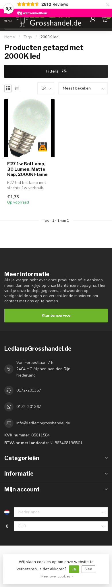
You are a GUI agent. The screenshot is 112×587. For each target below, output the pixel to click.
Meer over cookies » (56, 576)
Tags (28, 37)
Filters (52, 71)
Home (9, 37)
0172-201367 (28, 390)
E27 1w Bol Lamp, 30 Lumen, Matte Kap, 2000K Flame (27, 169)
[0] (104, 19)
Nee (88, 569)
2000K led (49, 37)
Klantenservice (56, 315)
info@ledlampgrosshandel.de (43, 423)
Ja (74, 569)
